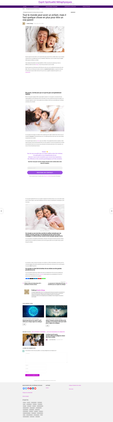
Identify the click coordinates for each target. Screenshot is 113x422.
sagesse (41, 411)
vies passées (37, 414)
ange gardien (34, 402)
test (24, 414)
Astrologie (40, 402)
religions (36, 411)
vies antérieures (29, 414)
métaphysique (39, 407)
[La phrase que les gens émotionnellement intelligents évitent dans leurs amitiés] (33, 340)
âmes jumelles (26, 416)
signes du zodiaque (27, 413)
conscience (41, 274)
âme (41, 414)
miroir (38, 140)
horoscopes (33, 407)
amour (29, 402)
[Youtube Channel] (35, 388)
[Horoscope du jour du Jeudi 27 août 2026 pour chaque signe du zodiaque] (33, 311)
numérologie (26, 409)
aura (24, 404)
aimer (25, 402)
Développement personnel (52, 6)
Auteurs (47, 387)
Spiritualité (36, 6)
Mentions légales (26, 396)
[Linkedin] (35, 278)
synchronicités (40, 413)
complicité (40, 404)
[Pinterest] (40, 278)
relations (31, 411)
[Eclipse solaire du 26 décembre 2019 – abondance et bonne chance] (1, 211)
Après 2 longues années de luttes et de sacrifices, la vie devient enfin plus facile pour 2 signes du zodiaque (56, 322)
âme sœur (32, 416)
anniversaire (27, 72)
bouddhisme (29, 404)
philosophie (32, 409)
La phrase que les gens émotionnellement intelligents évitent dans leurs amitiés (55, 336)
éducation (38, 416)
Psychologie (26, 411)
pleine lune (37, 409)
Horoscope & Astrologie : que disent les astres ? (31, 318)
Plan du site (71, 389)
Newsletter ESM (86, 6)
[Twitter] (26, 388)
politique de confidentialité (47, 176)
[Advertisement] (44, 82)
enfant (37, 64)
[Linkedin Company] (33, 388)
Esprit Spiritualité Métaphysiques (55, 2)
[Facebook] (27, 278)
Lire (24, 324)
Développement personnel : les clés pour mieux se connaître (48, 331)
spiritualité (34, 413)
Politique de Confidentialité (27, 392)
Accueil (24, 6)
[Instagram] (28, 388)
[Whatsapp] (44, 278)
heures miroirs (26, 407)
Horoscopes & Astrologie (70, 6)
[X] (31, 278)
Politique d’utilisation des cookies (75, 385)
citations (35, 404)
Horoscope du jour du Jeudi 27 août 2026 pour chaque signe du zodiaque (32, 321)
